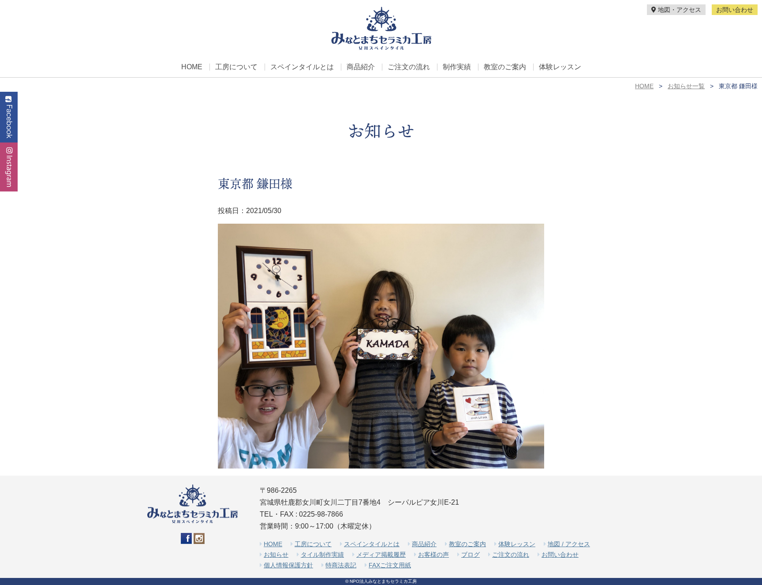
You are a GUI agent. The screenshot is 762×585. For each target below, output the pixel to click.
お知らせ (276, 554)
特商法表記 (340, 565)
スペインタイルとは (302, 67)
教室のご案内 (505, 67)
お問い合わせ (734, 9)
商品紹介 (361, 67)
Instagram (9, 166)
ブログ (470, 554)
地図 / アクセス (569, 544)
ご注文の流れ (409, 67)
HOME (191, 67)
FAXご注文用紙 (390, 565)
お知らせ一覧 (686, 86)
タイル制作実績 (322, 554)
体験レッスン (560, 67)
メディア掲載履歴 (381, 554)
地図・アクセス (678, 9)
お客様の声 (433, 554)
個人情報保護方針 (288, 565)
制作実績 (457, 67)
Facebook (9, 117)
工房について (236, 67)
